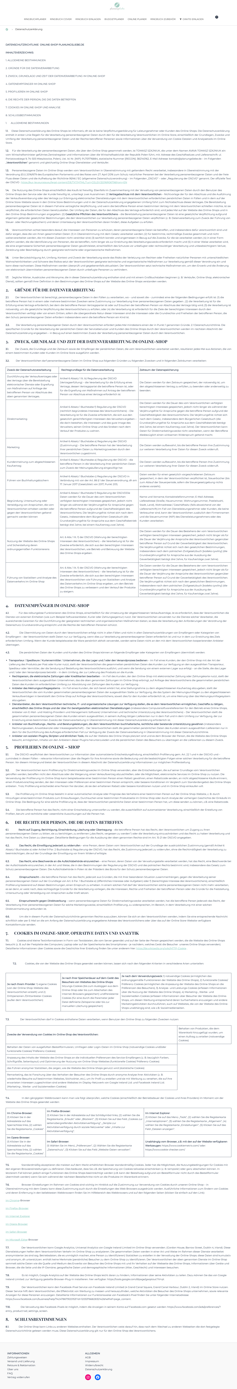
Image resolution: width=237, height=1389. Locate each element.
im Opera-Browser (17, 1224)
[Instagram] (88, 1377)
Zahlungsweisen (17, 1357)
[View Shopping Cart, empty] (214, 19)
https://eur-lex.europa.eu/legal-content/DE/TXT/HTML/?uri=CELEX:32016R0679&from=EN (74, 182)
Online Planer (137, 19)
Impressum (92, 1361)
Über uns (12, 1369)
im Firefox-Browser (17, 1208)
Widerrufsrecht (94, 1365)
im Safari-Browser (16, 1231)
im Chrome (12, 1200)
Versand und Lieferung (21, 1361)
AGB (88, 1357)
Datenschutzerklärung (98, 1369)
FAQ (10, 1373)
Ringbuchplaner (35, 19)
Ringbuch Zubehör (163, 19)
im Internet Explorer (18, 1216)
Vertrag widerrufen (18, 1377)
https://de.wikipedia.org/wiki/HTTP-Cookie (161, 948)
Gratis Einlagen (193, 19)
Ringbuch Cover (61, 19)
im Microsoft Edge (16, 1239)
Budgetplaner (114, 19)
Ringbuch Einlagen (88, 19)
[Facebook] (98, 1377)
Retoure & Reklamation (21, 1365)
